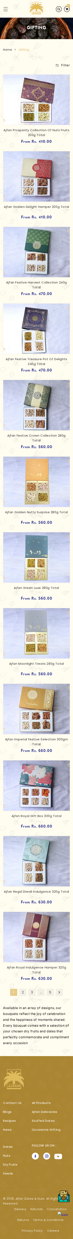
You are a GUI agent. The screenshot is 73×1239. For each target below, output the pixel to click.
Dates (8, 1147)
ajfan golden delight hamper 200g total (36, 207)
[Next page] (59, 992)
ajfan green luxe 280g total (36, 588)
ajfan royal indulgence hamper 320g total (36, 969)
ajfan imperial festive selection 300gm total (36, 741)
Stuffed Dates (43, 1121)
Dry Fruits (10, 1164)
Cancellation (57, 1209)
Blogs (7, 1112)
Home (7, 50)
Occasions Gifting (46, 1129)
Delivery (20, 1209)
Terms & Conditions (48, 1220)
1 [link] (13, 992)
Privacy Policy (32, 1231)
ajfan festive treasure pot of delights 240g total (36, 361)
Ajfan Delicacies (45, 1112)
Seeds (8, 1173)
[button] (3, 9)
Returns (23, 1220)
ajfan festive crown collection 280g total (36, 437)
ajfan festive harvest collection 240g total (36, 284)
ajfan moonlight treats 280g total (36, 663)
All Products (41, 1103)
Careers (53, 1231)
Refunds (36, 1209)
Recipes (9, 1121)
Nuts (6, 1155)
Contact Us (12, 1103)
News (7, 1129)
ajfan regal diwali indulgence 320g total (36, 891)
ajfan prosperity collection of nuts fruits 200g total (36, 132)
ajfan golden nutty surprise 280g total (36, 512)
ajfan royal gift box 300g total (37, 816)
